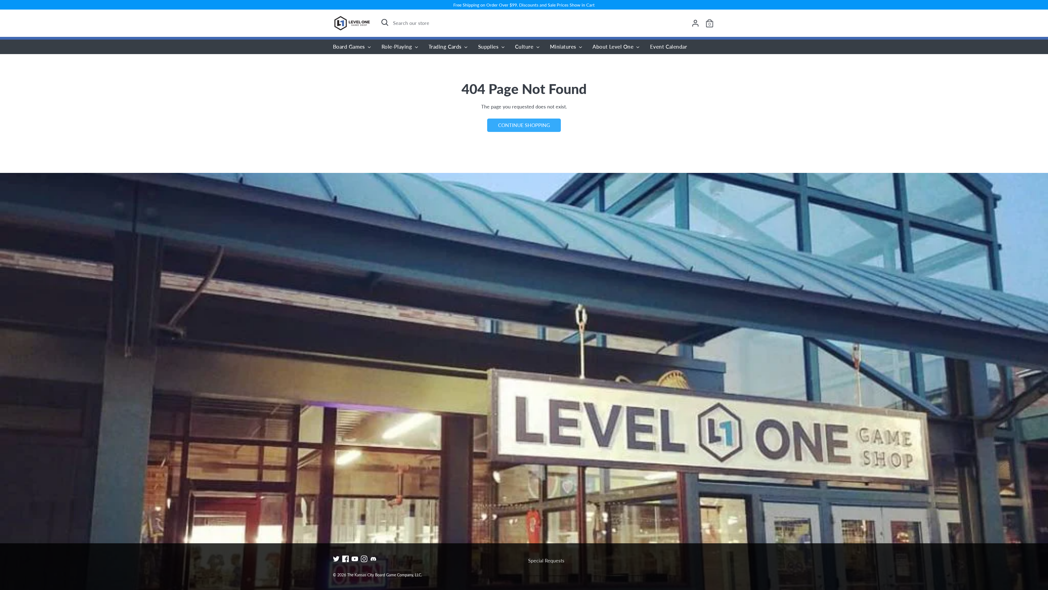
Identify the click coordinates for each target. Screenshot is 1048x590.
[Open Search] (384, 22)
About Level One (614, 46)
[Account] (695, 23)
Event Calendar (668, 46)
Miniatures (563, 46)
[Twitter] (336, 559)
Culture (525, 46)
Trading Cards (445, 46)
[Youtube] (355, 559)
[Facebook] (345, 559)
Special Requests (546, 560)
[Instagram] (364, 559)
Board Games (349, 46)
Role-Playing (397, 46)
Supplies (489, 46)
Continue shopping (524, 125)
